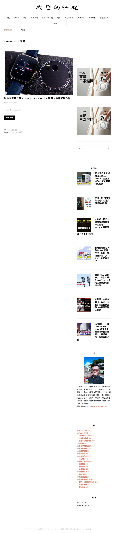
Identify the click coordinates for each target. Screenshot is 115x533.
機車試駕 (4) (83, 464)
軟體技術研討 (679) (86, 479)
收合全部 (87, 430)
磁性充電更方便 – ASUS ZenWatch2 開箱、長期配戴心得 (37, 98)
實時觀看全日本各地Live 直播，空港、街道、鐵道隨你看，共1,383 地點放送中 (102, 254)
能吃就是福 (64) (84, 477)
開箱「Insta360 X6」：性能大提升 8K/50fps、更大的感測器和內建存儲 (103, 280)
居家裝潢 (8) (83, 454)
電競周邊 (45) (84, 487)
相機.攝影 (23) (84, 474)
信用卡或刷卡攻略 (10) (87, 441)
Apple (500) (83, 433)
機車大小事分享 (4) (85, 461)
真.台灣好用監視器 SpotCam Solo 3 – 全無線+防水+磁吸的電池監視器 (102, 178)
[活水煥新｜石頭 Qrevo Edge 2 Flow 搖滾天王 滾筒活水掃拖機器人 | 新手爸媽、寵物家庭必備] (84, 330)
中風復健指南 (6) (85, 438)
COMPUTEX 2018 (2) (86, 435)
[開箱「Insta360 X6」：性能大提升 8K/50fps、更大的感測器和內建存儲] (84, 281)
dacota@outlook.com (98, 406)
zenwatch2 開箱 (18, 132)
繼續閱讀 (9, 118)
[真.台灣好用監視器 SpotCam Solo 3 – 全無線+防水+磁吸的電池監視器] (84, 179)
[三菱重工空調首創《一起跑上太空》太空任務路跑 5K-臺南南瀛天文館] (84, 305)
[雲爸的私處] (57, 11)
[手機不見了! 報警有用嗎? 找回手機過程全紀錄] (84, 204)
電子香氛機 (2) (84, 484)
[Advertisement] (94, 43)
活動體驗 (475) (84, 472)
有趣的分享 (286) (85, 456)
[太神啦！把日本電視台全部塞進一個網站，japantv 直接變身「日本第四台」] (84, 225)
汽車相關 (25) (84, 469)
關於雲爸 (62, 529)
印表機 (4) (82, 443)
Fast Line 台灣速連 (85, 529)
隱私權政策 (69, 529)
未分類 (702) (83, 459)
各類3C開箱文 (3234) (86, 446)
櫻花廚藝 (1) (83, 466)
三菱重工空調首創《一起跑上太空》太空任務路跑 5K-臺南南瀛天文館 (102, 304)
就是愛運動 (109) (85, 448)
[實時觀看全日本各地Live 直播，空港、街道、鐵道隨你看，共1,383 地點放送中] (84, 253)
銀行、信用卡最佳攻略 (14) (88, 482)
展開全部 (80, 430)
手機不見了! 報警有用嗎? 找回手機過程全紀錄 (103, 200)
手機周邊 (14, 130)
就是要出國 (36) (84, 451)
